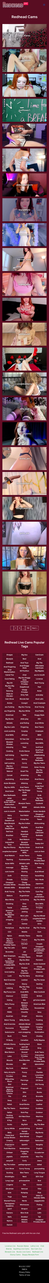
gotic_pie (24, 533)
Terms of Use (24, 1275)
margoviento (24, 433)
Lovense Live (10, 1246)
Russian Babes (23, 1246)
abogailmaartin (24, 85)
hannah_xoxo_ (24, 259)
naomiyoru (24, 234)
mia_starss (24, 35)
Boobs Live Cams (24, 1252)
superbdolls (24, 60)
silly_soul (24, 409)
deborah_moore (24, 185)
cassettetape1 (24, 160)
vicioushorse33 (24, 483)
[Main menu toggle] (44, 4)
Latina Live (34, 1246)
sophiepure (24, 558)
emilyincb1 (24, 334)
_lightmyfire (24, 608)
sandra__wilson (24, 359)
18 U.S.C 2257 (24, 1266)
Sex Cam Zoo (36, 1249)
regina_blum (24, 284)
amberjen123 (24, 583)
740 (28, 628)
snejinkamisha (24, 384)
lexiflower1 (24, 110)
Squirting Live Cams (21, 1249)
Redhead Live (37, 1252)
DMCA (24, 1269)
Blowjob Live (10, 1252)
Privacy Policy (24, 1272)
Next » (34, 628)
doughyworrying (24, 508)
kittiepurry (24, 135)
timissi (24, 309)
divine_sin (24, 458)
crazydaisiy (24, 209)
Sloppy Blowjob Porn (30, 1255)
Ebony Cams (15, 1255)
